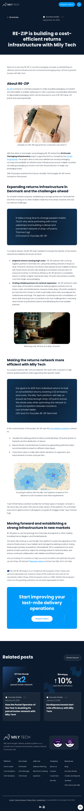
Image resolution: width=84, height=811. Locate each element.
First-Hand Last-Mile (72, 785)
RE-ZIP (10, 89)
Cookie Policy (41, 800)
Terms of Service (20, 800)
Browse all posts (73, 658)
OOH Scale (22, 776)
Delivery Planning (39, 766)
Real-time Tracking (40, 771)
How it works (8, 766)
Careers (53, 771)
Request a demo (66, 4)
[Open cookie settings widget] (80, 807)
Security (53, 780)
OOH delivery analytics (60, 428)
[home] (11, 4)
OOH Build (22, 766)
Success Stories (71, 771)
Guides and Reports (72, 776)
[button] (79, 4)
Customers (54, 776)
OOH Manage (23, 771)
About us (53, 766)
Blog (66, 766)
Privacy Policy (31, 800)
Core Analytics (9, 771)
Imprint (11, 800)
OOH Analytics (9, 776)
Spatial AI (36, 776)
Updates (68, 780)
